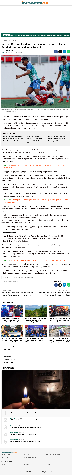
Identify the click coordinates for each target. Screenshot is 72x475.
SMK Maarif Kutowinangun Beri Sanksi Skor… (25, 420)
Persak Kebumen (18, 277)
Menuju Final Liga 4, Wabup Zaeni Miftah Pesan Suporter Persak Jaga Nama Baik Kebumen (18, 292)
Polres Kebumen (9, 353)
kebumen (7, 350)
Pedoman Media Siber (53, 455)
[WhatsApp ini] (68, 51)
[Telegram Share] (64, 51)
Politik (12, 425)
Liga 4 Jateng (6, 277)
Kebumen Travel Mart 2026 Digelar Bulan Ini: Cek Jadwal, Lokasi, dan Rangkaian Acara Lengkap (12, 340)
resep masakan (9, 363)
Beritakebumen (14, 411)
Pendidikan (13, 418)
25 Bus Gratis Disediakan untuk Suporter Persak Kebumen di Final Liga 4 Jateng (40, 260)
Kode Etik (5, 458)
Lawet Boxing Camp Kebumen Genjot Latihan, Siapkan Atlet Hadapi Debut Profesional (11, 320)
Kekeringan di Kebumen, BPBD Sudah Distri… (25, 434)
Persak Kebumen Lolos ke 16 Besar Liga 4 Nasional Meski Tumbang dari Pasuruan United (57, 139)
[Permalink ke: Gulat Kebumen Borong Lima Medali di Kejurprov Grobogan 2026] (36, 331)
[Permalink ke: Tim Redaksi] (3, 51)
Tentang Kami (6, 455)
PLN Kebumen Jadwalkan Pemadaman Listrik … (25, 413)
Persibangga (29, 277)
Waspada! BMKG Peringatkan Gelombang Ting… (25, 441)
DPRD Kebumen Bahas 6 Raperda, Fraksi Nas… (25, 427)
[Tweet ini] (60, 51)
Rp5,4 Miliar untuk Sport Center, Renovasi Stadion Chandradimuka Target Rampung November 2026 (59, 340)
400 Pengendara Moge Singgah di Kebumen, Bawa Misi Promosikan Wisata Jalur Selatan (59, 320)
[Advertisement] (36, 19)
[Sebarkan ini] (56, 51)
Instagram (28, 464)
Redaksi (26, 455)
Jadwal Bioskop (9, 359)
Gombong (7, 356)
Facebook (6, 464)
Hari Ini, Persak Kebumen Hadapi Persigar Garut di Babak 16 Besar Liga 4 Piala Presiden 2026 (13, 139)
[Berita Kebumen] (36, 2)
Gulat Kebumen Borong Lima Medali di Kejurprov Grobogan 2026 (34, 340)
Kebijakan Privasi (30, 458)
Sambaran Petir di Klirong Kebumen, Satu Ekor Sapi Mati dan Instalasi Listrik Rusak (54, 292)
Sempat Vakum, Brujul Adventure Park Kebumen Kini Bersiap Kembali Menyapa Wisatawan (35, 320)
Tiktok (49, 464)
